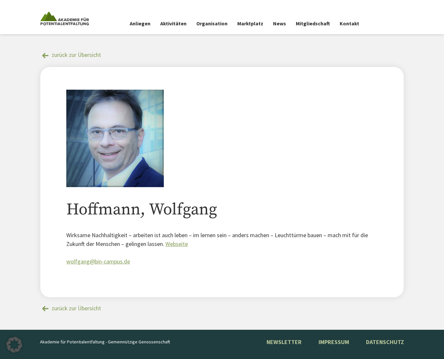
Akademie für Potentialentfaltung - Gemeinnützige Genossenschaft (105, 342)
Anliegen (140, 23)
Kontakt (349, 23)
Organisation (212, 23)
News (279, 23)
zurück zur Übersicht (76, 54)
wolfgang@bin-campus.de (98, 261)
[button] (14, 344)
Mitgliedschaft (313, 23)
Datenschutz (385, 342)
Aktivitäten (173, 23)
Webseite (176, 244)
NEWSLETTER (284, 342)
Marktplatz (250, 23)
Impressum (334, 342)
